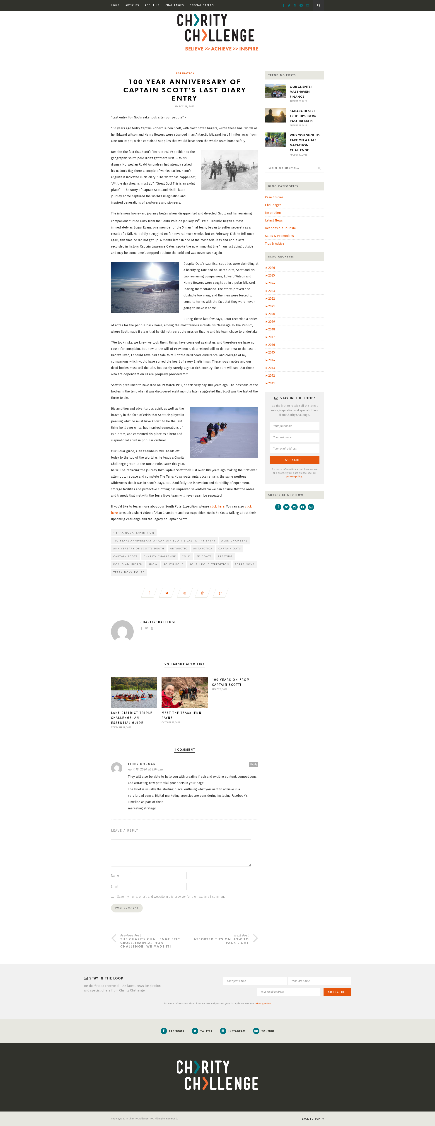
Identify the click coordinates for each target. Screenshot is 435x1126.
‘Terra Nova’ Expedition (133, 532)
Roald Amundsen (128, 564)
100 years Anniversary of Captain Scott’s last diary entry (164, 540)
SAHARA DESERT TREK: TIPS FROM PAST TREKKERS (303, 116)
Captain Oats (229, 548)
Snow (153, 564)
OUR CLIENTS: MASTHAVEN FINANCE (301, 92)
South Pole (174, 564)
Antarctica (203, 548)
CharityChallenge (158, 622)
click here (217, 506)
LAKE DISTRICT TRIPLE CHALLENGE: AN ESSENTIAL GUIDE (131, 718)
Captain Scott (125, 556)
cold (186, 556)
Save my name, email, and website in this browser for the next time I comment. (171, 897)
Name (115, 876)
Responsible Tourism (280, 228)
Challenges (174, 5)
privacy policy (294, 476)
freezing (225, 556)
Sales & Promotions (279, 236)
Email (114, 886)
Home (115, 5)
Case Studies (274, 197)
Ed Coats (204, 556)
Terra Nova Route (129, 572)
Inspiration (184, 73)
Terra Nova (245, 564)
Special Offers (202, 5)
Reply (253, 764)
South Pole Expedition (209, 564)
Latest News (274, 220)
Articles (132, 5)
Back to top (311, 1118)
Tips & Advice (274, 243)
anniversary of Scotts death (138, 548)
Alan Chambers (234, 540)
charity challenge (160, 556)
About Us (152, 5)
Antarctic (178, 548)
